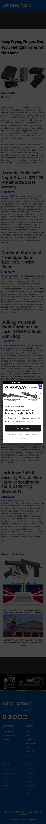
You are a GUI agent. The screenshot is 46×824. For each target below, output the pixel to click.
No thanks (23, 438)
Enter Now (23, 428)
